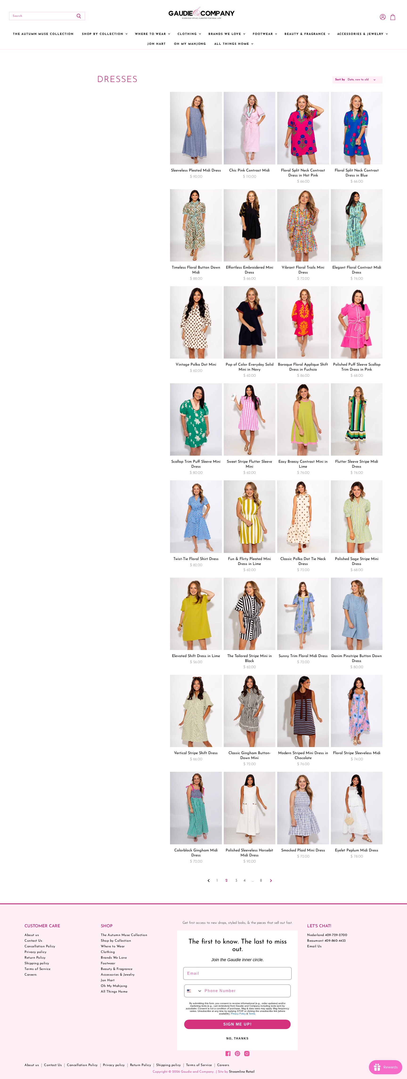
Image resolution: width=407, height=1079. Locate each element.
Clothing (188, 34)
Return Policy (35, 958)
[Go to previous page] (208, 881)
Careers (30, 975)
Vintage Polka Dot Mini (196, 365)
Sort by (340, 79)
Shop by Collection (103, 34)
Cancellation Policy (39, 946)
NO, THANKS (237, 1038)
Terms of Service (37, 969)
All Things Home (232, 44)
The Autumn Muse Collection (43, 34)
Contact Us (33, 941)
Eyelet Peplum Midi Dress (356, 850)
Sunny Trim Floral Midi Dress (303, 656)
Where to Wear (151, 34)
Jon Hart (156, 44)
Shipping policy (36, 963)
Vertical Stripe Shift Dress (196, 753)
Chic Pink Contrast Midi (249, 170)
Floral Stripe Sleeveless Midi (356, 753)
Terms (252, 1013)
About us (31, 935)
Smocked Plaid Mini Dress (303, 850)
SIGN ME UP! (237, 1024)
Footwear (263, 34)
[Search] (79, 16)
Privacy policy (35, 952)
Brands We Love (225, 34)
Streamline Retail (242, 1072)
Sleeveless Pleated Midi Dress (196, 170)
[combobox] (193, 991)
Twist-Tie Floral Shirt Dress (196, 559)
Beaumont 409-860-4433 (326, 941)
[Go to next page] (270, 881)
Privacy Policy (238, 1013)
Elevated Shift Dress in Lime (196, 656)
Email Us (314, 946)
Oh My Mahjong (190, 44)
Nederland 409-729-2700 (327, 935)
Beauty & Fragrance (306, 34)
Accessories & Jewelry (361, 34)
